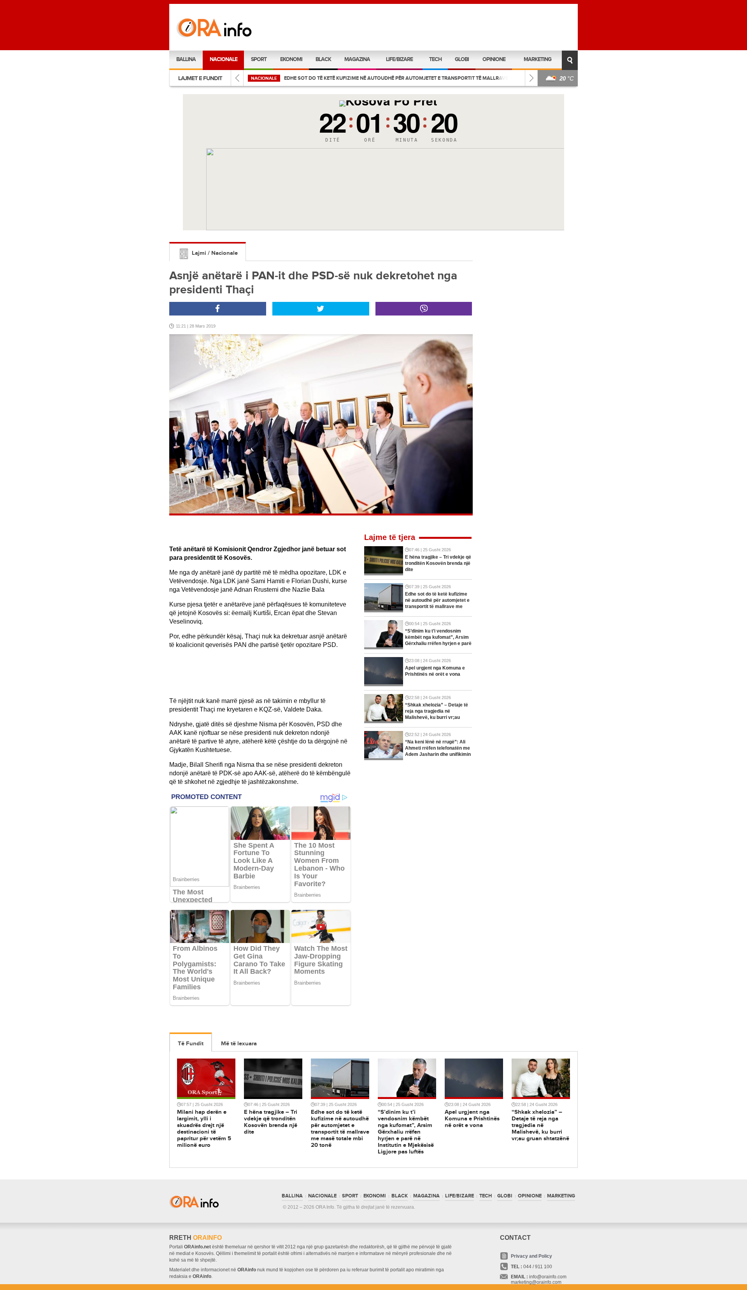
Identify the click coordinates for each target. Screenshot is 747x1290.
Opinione (493, 59)
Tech (435, 59)
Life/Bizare (399, 59)
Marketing (537, 59)
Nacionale (223, 59)
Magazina (357, 59)
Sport (259, 59)
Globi (462, 59)
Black (323, 59)
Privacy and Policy (531, 1256)
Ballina (186, 59)
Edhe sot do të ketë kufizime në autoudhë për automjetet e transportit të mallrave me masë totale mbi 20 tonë (433, 78)
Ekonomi (291, 59)
